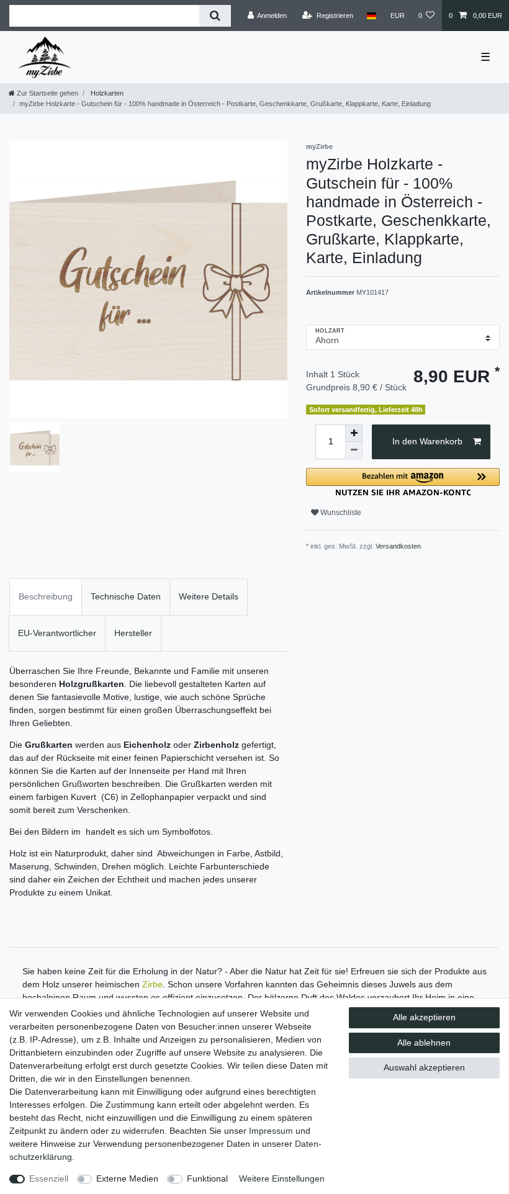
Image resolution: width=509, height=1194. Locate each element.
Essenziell (48, 1178)
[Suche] (215, 16)
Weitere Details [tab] (208, 596)
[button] (403, 482)
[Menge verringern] (354, 450)
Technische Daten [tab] (126, 596)
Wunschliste (339, 512)
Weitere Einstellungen (282, 1178)
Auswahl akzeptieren (424, 1067)
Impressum (271, 1131)
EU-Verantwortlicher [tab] (57, 633)
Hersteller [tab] (133, 633)
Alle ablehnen (424, 1043)
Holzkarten (106, 93)
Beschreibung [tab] (46, 596)
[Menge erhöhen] (354, 433)
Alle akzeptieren (424, 1017)
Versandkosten (398, 546)
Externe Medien (127, 1178)
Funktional (207, 1178)
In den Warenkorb (427, 441)
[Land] (371, 15)
